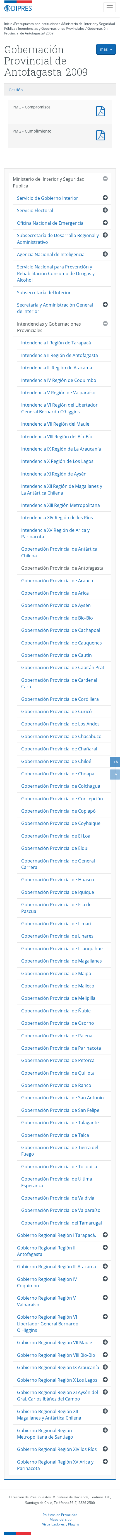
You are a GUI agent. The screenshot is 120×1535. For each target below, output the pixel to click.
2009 (50, 33)
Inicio (8, 23)
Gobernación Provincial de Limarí (56, 923)
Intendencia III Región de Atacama (56, 368)
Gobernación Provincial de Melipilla (58, 998)
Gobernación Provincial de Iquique (57, 892)
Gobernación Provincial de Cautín (56, 655)
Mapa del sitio (60, 1519)
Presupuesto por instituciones (37, 23)
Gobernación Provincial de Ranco (56, 1085)
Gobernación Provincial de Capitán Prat (62, 667)
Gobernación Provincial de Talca (55, 1135)
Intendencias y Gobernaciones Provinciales (51, 28)
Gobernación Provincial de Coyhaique (60, 823)
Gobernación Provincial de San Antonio (62, 1098)
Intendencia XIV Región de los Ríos (57, 517)
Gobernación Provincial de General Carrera (58, 864)
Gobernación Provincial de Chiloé (56, 761)
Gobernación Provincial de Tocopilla (59, 1166)
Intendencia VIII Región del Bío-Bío (56, 436)
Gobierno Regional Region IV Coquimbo (47, 1282)
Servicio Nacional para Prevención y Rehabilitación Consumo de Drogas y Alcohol (56, 273)
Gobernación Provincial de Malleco (57, 986)
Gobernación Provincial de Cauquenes (61, 643)
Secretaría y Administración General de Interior (55, 308)
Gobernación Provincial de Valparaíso (60, 1210)
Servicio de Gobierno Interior (47, 198)
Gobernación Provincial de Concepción (62, 799)
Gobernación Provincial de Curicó (56, 711)
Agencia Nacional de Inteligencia (51, 254)
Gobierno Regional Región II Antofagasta (46, 1251)
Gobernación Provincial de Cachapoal (60, 630)
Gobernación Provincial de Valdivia (57, 1198)
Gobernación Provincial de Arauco (57, 581)
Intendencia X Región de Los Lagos (57, 461)
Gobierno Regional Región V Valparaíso (46, 1301)
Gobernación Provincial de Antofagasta (62, 568)
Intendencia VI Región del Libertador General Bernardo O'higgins (59, 408)
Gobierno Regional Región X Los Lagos (57, 1380)
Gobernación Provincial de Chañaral (59, 749)
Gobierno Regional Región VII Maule (54, 1342)
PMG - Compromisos (101, 110)
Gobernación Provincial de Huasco (57, 880)
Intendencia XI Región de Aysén (54, 474)
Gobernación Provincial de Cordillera (60, 699)
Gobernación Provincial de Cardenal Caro (59, 683)
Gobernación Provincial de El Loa (55, 836)
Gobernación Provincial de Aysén (56, 605)
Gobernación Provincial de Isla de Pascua (56, 907)
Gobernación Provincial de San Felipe (60, 1110)
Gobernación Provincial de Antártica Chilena (59, 552)
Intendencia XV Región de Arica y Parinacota (55, 533)
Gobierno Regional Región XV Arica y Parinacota (55, 1465)
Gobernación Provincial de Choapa (57, 774)
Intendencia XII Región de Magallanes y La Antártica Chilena (61, 489)
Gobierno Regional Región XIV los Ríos (57, 1449)
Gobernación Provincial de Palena (56, 1036)
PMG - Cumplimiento (101, 134)
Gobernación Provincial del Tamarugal (61, 1223)
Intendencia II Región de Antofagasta (59, 355)
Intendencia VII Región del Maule (55, 424)
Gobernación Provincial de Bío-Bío (57, 618)
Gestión (16, 89)
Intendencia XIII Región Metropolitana (60, 505)
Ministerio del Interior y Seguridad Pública (49, 182)
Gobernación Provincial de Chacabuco (61, 736)
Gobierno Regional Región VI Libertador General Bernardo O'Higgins (47, 1323)
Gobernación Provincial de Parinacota (61, 1048)
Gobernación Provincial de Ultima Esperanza (56, 1182)
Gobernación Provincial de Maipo (56, 973)
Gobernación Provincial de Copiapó (58, 811)
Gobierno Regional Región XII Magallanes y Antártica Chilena (49, 1414)
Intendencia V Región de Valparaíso (58, 392)
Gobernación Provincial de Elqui (54, 848)
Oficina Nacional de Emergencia (50, 223)
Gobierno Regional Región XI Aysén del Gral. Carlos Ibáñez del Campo (57, 1395)
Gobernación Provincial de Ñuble (56, 1011)
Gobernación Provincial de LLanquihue (62, 948)
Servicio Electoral (35, 210)
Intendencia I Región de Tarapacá (56, 343)
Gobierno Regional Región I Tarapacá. (56, 1235)
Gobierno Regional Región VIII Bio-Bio (56, 1355)
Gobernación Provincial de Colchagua (60, 786)
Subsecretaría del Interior (44, 292)
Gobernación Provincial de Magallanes (61, 961)
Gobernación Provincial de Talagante (60, 1122)
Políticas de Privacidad (60, 1514)
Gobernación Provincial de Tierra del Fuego (59, 1150)
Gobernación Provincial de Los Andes (60, 724)
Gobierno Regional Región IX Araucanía (58, 1367)
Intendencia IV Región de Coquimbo (58, 380)
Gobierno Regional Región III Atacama (56, 1266)
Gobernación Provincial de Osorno (57, 1023)
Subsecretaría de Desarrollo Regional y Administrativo (58, 238)
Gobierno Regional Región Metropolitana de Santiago (45, 1433)
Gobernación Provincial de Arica (55, 593)
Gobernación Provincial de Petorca (58, 1060)
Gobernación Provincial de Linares (57, 936)
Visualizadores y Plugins (60, 1524)
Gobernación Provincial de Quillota (58, 1073)
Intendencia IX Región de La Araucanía (61, 449)
